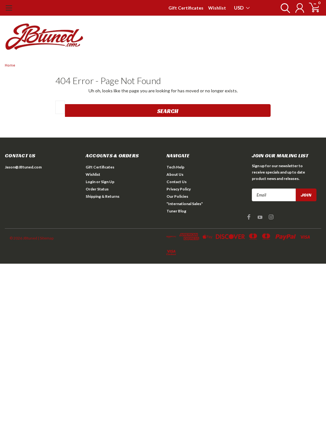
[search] (284, 8)
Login (91, 181)
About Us (175, 174)
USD (239, 8)
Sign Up (107, 181)
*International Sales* (185, 203)
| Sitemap (45, 238)
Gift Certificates (185, 8)
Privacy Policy (179, 189)
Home (10, 65)
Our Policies (177, 196)
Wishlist (217, 8)
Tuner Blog (176, 211)
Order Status (97, 189)
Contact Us (177, 181)
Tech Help (175, 167)
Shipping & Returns (102, 196)
